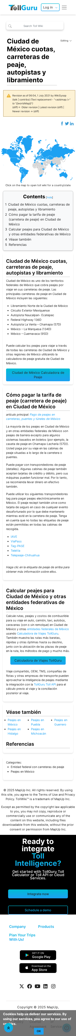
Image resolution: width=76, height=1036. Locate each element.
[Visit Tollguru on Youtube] (37, 986)
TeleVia (15, 550)
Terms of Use (48, 794)
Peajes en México (22, 771)
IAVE (14, 536)
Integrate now (38, 894)
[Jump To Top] (8, 1027)
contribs (24, 99)
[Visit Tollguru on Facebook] (29, 986)
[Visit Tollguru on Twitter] (21, 986)
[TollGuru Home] (23, 7)
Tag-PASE (18, 546)
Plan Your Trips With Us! (22, 937)
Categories (13, 762)
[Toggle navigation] (64, 7)
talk (15, 99)
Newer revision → (22, 111)
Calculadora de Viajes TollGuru (37, 633)
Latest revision (48, 107)
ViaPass (16, 541)
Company (17, 926)
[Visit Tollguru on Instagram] (53, 986)
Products (46, 926)
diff (15, 107)
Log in (48, 7)
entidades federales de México (48, 629)
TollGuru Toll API (45, 684)
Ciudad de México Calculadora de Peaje (38, 375)
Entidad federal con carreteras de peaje (37, 767)
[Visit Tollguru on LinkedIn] (45, 986)
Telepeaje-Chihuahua (25, 555)
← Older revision (28, 107)
